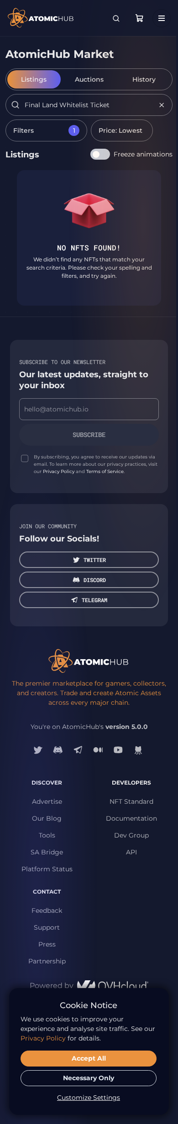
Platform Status (47, 869)
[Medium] (98, 750)
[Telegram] (78, 750)
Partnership (47, 961)
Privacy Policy (58, 471)
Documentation (131, 818)
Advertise (47, 801)
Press (47, 944)
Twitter (95, 559)
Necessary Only (88, 1078)
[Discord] (58, 750)
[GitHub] (138, 750)
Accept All (89, 1058)
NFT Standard (131, 801)
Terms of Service (105, 471)
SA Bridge (47, 852)
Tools (47, 835)
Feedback (46, 910)
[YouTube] (118, 750)
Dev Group (131, 835)
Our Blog (47, 818)
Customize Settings (88, 1097)
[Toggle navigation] (161, 18)
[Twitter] (38, 750)
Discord (95, 579)
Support (47, 927)
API (131, 852)
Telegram (94, 600)
